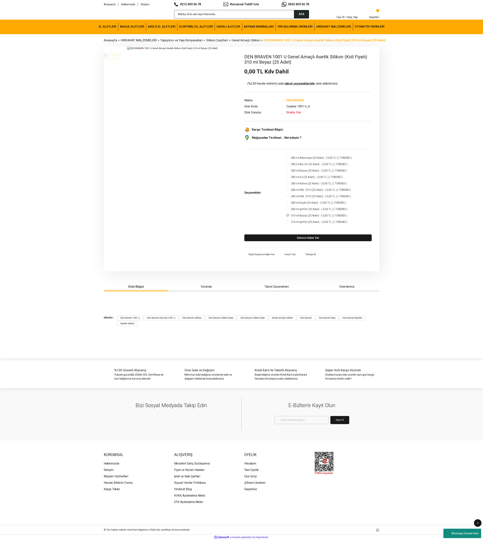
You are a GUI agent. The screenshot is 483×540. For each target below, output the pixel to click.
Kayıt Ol (340, 420)
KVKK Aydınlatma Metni (189, 495)
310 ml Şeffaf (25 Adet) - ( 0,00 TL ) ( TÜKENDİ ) (319, 221)
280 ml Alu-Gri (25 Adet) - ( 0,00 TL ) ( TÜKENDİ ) (319, 164)
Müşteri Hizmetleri (116, 476)
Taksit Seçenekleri (277, 286)
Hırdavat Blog (183, 489)
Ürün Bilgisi (136, 286)
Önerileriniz (347, 286)
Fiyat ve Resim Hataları (189, 470)
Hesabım (250, 463)
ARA (301, 14)
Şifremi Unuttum (254, 483)
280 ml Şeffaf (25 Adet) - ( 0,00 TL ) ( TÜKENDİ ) (319, 209)
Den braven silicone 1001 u (161, 318)
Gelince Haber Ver (308, 237)
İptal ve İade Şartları (187, 476)
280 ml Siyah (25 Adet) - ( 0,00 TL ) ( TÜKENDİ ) (318, 202)
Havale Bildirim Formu (118, 483)
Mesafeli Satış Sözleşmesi (192, 463)
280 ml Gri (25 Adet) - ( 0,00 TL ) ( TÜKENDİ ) (317, 177)
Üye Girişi (250, 476)
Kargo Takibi (112, 489)
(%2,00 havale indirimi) (292, 83)
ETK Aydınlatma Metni (188, 502)
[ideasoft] (221, 537)
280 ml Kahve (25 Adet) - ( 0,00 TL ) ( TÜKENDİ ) (319, 183)
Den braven (306, 318)
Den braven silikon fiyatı (221, 318)
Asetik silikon (127, 323)
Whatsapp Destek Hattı (464, 533)
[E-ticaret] (241, 537)
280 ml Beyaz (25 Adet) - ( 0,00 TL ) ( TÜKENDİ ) (319, 170)
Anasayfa (109, 4)
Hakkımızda (128, 4)
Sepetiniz (250, 489)
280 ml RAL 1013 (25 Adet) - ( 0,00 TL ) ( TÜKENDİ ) (321, 189)
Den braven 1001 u (130, 318)
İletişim (145, 4)
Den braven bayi (327, 318)
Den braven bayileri (352, 318)
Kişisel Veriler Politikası (190, 483)
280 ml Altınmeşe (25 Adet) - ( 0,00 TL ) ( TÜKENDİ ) (321, 157)
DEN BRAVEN (295, 100)
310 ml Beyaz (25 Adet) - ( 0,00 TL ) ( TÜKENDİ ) (319, 215)
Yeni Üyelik (251, 470)
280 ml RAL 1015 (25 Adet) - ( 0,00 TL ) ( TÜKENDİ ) (321, 196)
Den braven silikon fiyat (253, 318)
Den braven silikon (192, 318)
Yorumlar (206, 286)
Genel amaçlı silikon (282, 318)
